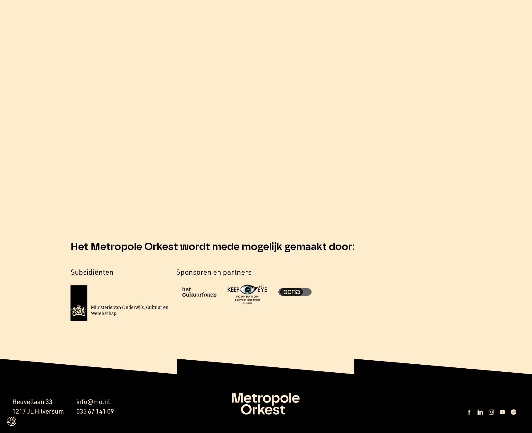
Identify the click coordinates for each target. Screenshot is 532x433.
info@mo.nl (93, 402)
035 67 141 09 (95, 411)
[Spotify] (513, 412)
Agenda (450, 20)
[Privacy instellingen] (12, 421)
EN (487, 20)
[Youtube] (502, 412)
